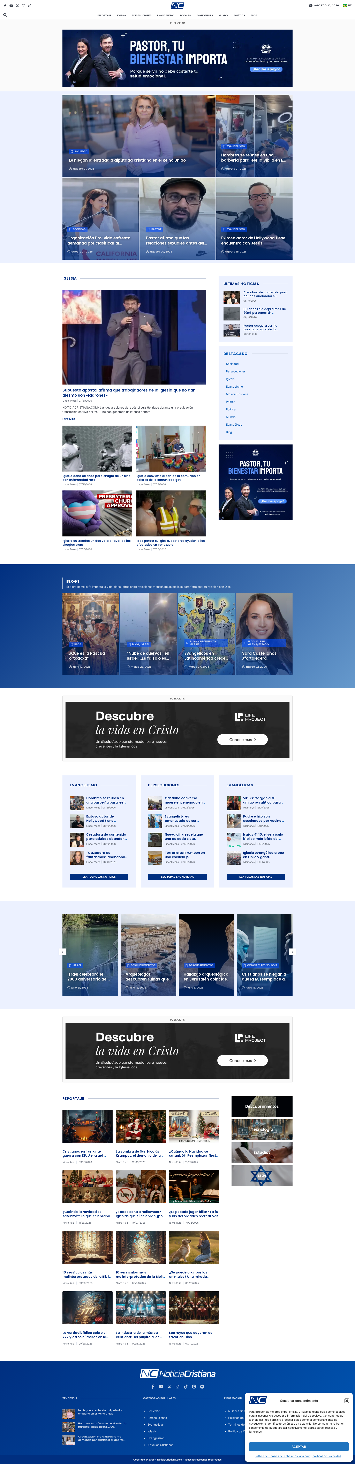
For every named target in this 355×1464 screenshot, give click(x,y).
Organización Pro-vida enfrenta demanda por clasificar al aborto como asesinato (101, 1440)
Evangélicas (204, 15)
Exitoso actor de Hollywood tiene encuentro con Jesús (104, 820)
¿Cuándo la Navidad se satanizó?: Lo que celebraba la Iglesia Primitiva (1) (86, 1216)
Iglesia (121, 15)
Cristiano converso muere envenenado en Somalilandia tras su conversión (184, 804)
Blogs (73, 581)
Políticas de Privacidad (326, 1456)
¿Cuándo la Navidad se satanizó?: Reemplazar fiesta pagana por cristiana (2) (193, 1155)
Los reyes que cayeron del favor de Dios (191, 1334)
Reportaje (104, 15)
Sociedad (232, 363)
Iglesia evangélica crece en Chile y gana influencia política (263, 857)
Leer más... (70, 419)
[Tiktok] (29, 5)
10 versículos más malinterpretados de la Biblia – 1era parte (140, 1276)
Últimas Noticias (241, 283)
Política (239, 15)
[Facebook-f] (5, 5)
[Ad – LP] (177, 757)
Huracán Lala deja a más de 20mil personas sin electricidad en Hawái (264, 312)
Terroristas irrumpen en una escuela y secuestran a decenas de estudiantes (185, 859)
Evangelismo (165, 15)
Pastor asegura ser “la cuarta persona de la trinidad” (260, 329)
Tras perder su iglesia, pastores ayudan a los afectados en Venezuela (170, 543)
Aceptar (299, 1447)
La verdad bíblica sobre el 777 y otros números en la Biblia (84, 1337)
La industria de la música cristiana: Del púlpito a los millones (137, 1337)
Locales (185, 15)
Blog (254, 15)
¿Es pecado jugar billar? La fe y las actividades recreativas (193, 1213)
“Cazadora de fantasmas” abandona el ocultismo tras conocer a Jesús (105, 859)
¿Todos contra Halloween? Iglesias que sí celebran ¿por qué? (140, 1216)
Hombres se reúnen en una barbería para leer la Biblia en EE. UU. (105, 802)
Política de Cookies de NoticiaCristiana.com (282, 1456)
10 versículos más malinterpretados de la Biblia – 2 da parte (86, 1276)
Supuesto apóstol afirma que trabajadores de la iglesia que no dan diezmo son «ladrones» (129, 392)
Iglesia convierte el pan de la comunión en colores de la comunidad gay (168, 478)
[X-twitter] (17, 5)
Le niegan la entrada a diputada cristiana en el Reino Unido (100, 1412)
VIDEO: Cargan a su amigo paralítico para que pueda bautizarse (262, 802)
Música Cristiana (237, 394)
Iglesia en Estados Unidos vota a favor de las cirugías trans (96, 543)
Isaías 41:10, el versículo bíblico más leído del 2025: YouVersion (263, 838)
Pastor (230, 401)
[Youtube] (11, 5)
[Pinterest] (194, 1387)
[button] (347, 1401)
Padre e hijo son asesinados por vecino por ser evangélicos (262, 820)
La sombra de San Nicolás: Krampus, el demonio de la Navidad (138, 1155)
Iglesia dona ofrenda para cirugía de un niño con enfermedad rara (96, 478)
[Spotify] (202, 1387)
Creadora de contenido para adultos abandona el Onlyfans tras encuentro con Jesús (265, 298)
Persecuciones (142, 15)
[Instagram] (23, 5)
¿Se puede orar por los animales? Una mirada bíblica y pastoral (188, 1276)
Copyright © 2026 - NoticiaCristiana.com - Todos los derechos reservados (177, 1459)
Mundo (223, 15)
